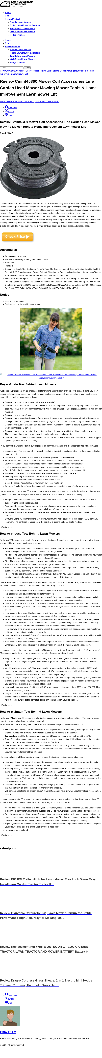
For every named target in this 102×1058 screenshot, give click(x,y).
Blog (7, 16)
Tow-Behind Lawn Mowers (22, 29)
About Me (58, 1050)
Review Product (12, 19)
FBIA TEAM (15, 102)
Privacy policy (46, 1050)
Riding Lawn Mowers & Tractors (25, 25)
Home (8, 13)
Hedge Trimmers (18, 35)
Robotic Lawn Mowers (20, 22)
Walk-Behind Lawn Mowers (22, 32)
